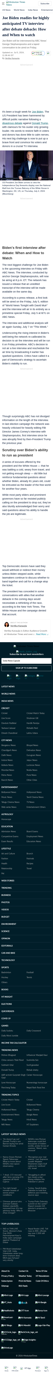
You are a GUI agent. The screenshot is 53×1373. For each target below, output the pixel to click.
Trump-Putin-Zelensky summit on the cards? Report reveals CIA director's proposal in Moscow (38, 1217)
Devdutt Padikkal (8, 735)
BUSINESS (6, 907)
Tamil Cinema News (35, 809)
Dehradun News (34, 762)
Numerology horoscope (37, 1094)
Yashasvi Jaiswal (8, 740)
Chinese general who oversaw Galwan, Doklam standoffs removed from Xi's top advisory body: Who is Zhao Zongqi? (12, 1218)
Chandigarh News (9, 762)
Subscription (7, 1292)
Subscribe (44, 3)
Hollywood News (34, 804)
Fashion (4, 870)
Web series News (8, 819)
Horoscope (6, 831)
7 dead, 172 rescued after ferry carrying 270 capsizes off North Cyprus (13, 1189)
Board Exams (32, 843)
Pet (2, 885)
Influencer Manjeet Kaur (37, 1067)
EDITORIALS (7, 957)
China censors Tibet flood (12, 1072)
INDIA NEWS (7, 713)
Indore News (7, 772)
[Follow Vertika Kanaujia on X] (23, 58)
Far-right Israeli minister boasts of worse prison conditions (11, 1202)
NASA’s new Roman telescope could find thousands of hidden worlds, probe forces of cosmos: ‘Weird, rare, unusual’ (38, 1156)
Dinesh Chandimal (9, 745)
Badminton (6, 984)
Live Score (5, 730)
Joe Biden (37, 111)
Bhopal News (32, 757)
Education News (34, 853)
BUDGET (5, 928)
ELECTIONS (6, 1016)
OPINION (5, 950)
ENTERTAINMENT (9, 799)
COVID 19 (5, 1030)
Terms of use (41, 1283)
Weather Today (25, 1287)
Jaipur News (32, 772)
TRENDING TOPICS (10, 1106)
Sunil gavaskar (33, 1076)
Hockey (4, 989)
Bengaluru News (8, 757)
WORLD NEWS (8, 705)
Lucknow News (33, 777)
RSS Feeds (23, 1297)
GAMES (4, 1037)
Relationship (6, 880)
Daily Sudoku (7, 1042)
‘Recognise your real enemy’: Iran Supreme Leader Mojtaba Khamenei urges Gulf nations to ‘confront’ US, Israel (38, 1174)
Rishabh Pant (32, 740)
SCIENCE (5, 943)
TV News (30, 814)
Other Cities (32, 791)
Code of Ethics (42, 1292)
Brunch (30, 865)
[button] (3, 3)
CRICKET (5, 720)
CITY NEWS (6, 752)
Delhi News (6, 767)
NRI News (5, 1136)
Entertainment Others (36, 819)
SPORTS (5, 979)
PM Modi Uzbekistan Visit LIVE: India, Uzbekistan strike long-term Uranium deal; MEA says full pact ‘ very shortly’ (13, 1266)
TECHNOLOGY (8, 972)
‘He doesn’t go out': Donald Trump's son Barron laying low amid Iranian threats (13, 1153)
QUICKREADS (7, 1023)
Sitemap (5, 1297)
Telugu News (6, 1131)
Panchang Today (8, 1099)
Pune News (31, 787)
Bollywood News (8, 804)
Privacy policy (7, 1287)
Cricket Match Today (36, 725)
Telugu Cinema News (10, 814)
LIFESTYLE (6, 860)
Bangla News (32, 1126)
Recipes (30, 875)
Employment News (35, 848)
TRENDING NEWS (9, 1062)
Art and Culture (8, 865)
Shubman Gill (32, 730)
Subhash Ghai (7, 1076)
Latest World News (13, 1145)
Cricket (4, 725)
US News (6, 10)
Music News (6, 809)
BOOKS (4, 1001)
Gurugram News (34, 767)
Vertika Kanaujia (12, 58)
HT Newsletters (42, 1287)
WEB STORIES (7, 892)
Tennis (29, 989)
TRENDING (6, 899)
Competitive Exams (9, 848)
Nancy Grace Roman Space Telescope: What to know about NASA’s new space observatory (12, 1172)
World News (19, 10)
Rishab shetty (32, 1081)
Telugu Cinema (33, 1121)
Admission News (8, 843)
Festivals (30, 870)
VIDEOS (5, 921)
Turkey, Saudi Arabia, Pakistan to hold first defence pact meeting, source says (38, 1202)
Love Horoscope (8, 1094)
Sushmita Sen (32, 1072)
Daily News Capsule (11, 672)
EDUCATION (7, 838)
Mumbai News (7, 782)
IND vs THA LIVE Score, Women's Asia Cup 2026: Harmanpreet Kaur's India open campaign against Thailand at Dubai (12, 1247)
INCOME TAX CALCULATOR (13, 1054)
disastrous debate (12, 123)
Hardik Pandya (33, 735)
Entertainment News (10, 1126)
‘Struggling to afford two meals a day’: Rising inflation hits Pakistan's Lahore (37, 1189)
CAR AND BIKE (8, 964)
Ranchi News (7, 791)
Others (4, 994)
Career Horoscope (34, 1086)
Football (30, 984)
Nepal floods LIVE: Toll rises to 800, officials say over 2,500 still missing (38, 1243)
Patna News (6, 787)
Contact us (23, 1283)
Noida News (32, 782)
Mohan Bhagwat (8, 1067)
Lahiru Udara (32, 745)
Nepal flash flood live (36, 1099)
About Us (5, 1283)
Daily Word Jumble (9, 1047)
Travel (29, 880)
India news (33, 10)
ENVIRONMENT (8, 936)
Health (4, 875)
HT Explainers (33, 1136)
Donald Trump (40, 123)
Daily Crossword (34, 1042)
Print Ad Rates (25, 1292)
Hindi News (32, 1131)
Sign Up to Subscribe (26, 679)
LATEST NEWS (8, 698)
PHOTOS (5, 914)
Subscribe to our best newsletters (27, 665)
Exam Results (7, 853)
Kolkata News (7, 777)
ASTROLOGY (7, 826)
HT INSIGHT (6, 1008)
